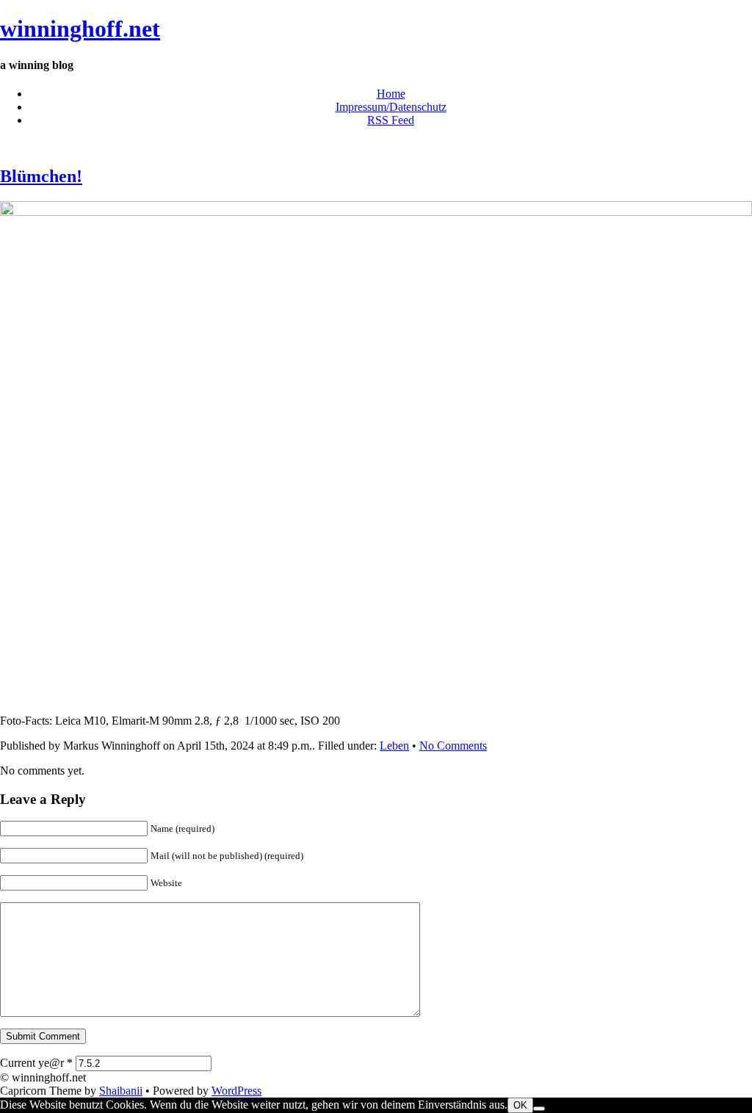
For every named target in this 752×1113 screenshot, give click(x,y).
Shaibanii (120, 1090)
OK (520, 1105)
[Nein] (539, 1108)
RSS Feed (390, 120)
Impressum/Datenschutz (391, 107)
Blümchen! (41, 176)
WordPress (236, 1090)
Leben (394, 745)
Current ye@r (36, 1062)
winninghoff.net (80, 28)
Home (391, 93)
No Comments (453, 745)
